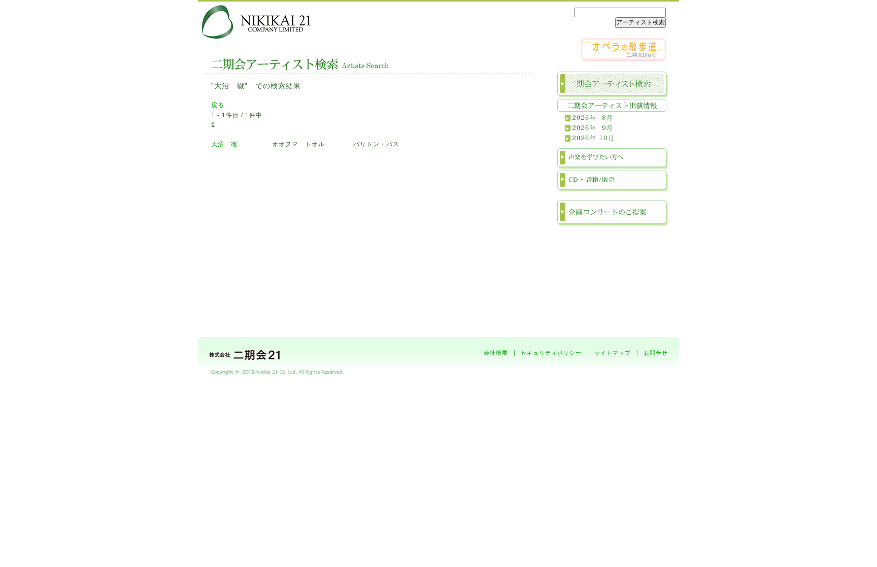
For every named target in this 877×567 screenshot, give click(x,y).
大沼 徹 (224, 144)
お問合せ (656, 353)
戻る (217, 105)
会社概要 (496, 353)
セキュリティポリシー (551, 353)
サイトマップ (612, 353)
